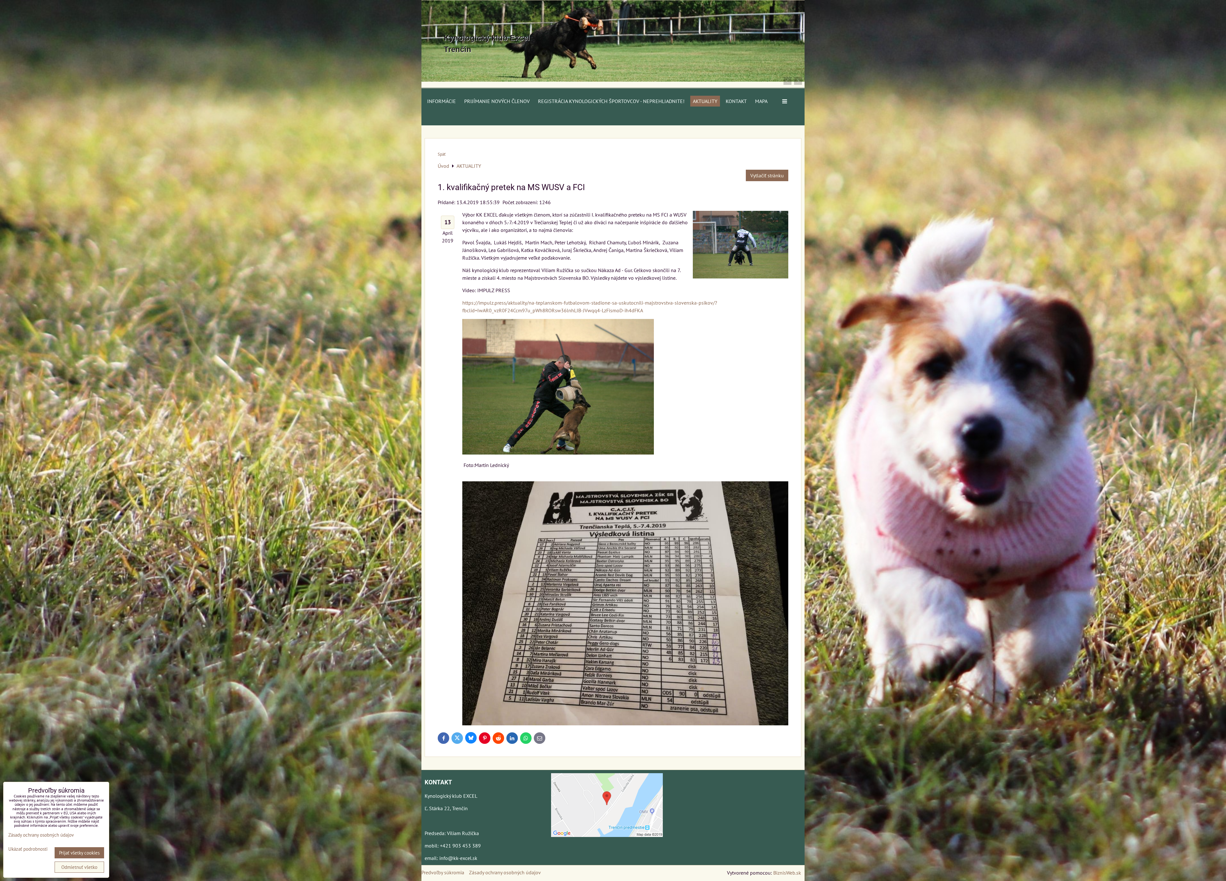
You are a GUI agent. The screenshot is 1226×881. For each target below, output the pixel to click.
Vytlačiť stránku (767, 175)
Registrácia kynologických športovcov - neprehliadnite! (611, 101)
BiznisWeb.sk (787, 873)
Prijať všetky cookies (79, 853)
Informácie (441, 101)
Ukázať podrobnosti (28, 849)
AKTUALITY (705, 101)
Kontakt (736, 101)
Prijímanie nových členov (497, 101)
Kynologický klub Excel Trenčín (487, 43)
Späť (441, 154)
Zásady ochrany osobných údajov (505, 872)
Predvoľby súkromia (442, 872)
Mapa (761, 101)
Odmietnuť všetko (79, 867)
